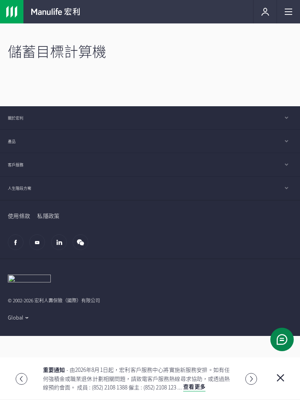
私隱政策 (48, 216)
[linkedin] (61, 246)
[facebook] (18, 246)
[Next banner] (251, 379)
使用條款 (19, 216)
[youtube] (39, 246)
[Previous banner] (21, 379)
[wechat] (83, 246)
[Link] (11, 11)
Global (15, 317)
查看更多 (194, 386)
